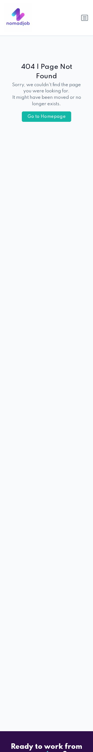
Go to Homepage (47, 116)
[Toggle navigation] (84, 18)
